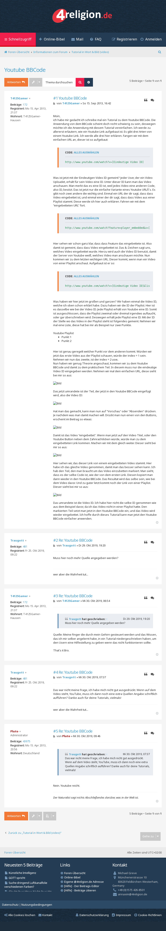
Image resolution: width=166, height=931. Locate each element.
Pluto (14, 731)
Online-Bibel (72, 877)
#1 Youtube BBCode (70, 98)
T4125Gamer (19, 98)
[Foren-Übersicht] (83, 16)
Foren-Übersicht (15, 852)
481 (25, 546)
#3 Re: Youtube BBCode (72, 595)
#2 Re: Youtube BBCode (72, 540)
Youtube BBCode (24, 70)
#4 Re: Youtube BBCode (72, 672)
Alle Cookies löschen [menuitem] (21, 915)
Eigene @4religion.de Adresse (84, 882)
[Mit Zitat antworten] (145, 100)
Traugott (17, 540)
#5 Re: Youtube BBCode (72, 731)
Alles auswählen (86, 152)
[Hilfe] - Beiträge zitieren (80, 890)
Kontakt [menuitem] (47, 915)
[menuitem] (52, 40)
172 (25, 104)
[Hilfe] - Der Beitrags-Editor (81, 886)
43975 (26, 741)
